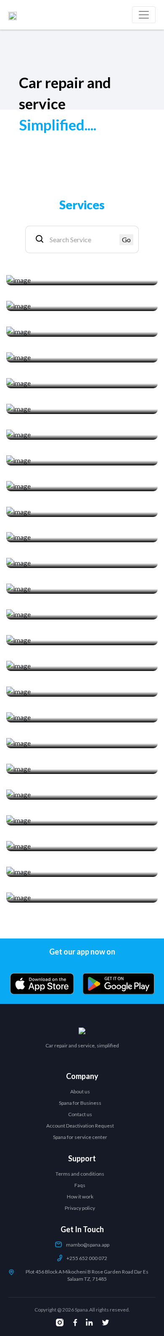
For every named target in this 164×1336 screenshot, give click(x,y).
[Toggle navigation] (144, 14)
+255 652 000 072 (86, 1258)
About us (80, 1091)
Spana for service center (80, 1137)
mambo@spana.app (87, 1244)
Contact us (80, 1114)
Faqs (79, 1185)
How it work (80, 1196)
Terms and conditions (80, 1174)
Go (126, 239)
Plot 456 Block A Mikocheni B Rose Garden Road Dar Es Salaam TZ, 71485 (87, 1275)
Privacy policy (80, 1208)
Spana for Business (80, 1103)
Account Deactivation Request (80, 1125)
